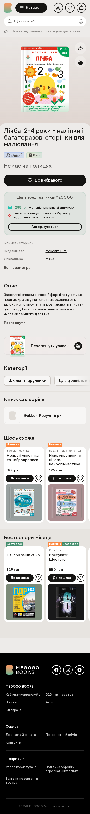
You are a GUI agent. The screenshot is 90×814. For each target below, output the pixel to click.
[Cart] (81, 8)
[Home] (9, 8)
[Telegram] (79, 670)
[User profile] (58, 8)
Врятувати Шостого (58, 557)
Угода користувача (21, 767)
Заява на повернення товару (22, 781)
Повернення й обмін (61, 735)
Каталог (33, 7)
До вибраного (48, 180)
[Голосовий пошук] (81, 21)
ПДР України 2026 (23, 555)
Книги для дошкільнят (64, 31)
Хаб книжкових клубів (23, 695)
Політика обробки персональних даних (62, 769)
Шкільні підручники (27, 31)
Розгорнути (15, 322)
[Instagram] (68, 670)
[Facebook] (56, 670)
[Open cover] (45, 79)
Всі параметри (17, 267)
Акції (49, 702)
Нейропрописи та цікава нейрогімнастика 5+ (65, 459)
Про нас (12, 702)
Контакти (13, 742)
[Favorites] (70, 8)
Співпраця (13, 710)
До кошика (20, 478)
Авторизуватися (44, 227)
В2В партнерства (59, 695)
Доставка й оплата (21, 735)
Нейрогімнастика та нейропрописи (23, 457)
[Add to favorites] (38, 478)
